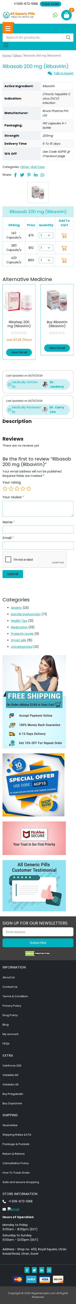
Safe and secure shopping (21, 1182)
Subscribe (38, 942)
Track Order (50, 4)
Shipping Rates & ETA (17, 1135)
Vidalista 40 (11, 1084)
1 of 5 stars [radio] (5, 488)
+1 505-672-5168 (26, 4)
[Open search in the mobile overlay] (38, 37)
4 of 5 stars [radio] (22, 488)
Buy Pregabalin (13, 1094)
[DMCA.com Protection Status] (38, 953)
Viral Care (37, 167)
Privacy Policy (12, 1006)
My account (10, 1034)
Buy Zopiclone (12, 1103)
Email (8, 538)
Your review (13, 497)
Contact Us (10, 987)
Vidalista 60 (10, 1075)
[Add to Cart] (64, 235)
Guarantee (10, 1125)
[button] (8, 28)
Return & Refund (13, 1154)
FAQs (6, 1044)
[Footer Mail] (11, 1209)
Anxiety (16, 608)
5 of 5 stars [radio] (28, 488)
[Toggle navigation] (6, 45)
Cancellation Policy (16, 1163)
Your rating (12, 482)
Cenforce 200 (12, 1066)
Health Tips (19, 621)
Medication (19, 627)
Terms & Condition (15, 996)
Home (7, 56)
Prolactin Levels (22, 634)
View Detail (19, 352)
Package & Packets (16, 1144)
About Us (9, 977)
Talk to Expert (63, 73)
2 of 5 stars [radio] (11, 488)
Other (17, 56)
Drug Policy (10, 1015)
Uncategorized (22, 647)
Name (9, 522)
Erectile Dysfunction (26, 614)
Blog (6, 1025)
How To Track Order (16, 1173)
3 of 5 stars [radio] (16, 488)
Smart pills (18, 640)
